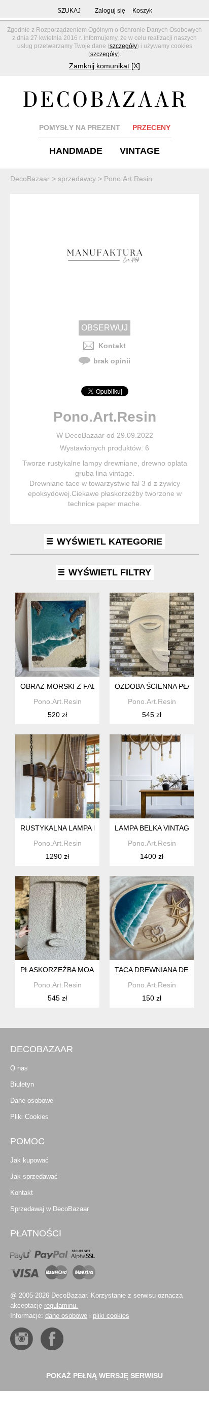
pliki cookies (111, 1315)
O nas (19, 1068)
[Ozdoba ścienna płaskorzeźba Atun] (152, 635)
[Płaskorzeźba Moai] (57, 918)
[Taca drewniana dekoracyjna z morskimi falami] (152, 918)
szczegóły (123, 46)
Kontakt (112, 346)
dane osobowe (66, 1315)
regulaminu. (61, 1305)
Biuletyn (22, 1084)
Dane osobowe (31, 1100)
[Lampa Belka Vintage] (152, 776)
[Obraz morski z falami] (57, 635)
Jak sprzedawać (34, 1176)
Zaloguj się (110, 10)
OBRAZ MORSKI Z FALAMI (64, 686)
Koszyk (142, 10)
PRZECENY (151, 127)
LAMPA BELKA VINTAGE (154, 828)
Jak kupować (29, 1160)
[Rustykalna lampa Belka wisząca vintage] (57, 776)
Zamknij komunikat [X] (104, 66)
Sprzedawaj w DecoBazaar (49, 1209)
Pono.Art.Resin (57, 701)
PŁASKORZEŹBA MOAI (58, 970)
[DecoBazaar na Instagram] (21, 1338)
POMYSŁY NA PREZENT (79, 127)
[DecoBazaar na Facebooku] (52, 1338)
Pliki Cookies (29, 1116)
